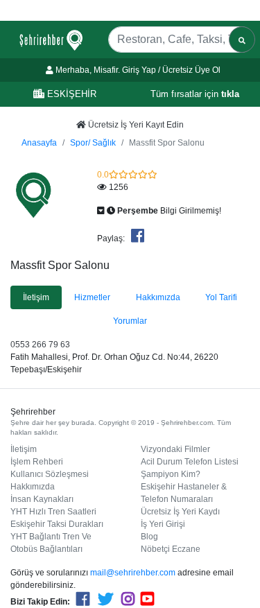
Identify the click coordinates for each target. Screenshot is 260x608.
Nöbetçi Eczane (170, 549)
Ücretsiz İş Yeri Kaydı (180, 511)
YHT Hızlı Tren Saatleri (53, 511)
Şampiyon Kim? (170, 474)
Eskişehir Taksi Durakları (56, 524)
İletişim (23, 449)
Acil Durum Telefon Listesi (190, 462)
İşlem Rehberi (36, 462)
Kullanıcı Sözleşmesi (49, 474)
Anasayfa (39, 143)
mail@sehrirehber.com (132, 572)
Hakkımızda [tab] (158, 297)
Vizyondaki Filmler (175, 449)
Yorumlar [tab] (130, 321)
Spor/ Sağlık (93, 143)
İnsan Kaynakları (41, 499)
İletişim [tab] (36, 297)
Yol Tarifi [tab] (221, 297)
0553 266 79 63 (40, 344)
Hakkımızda (32, 487)
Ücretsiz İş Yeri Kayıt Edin (135, 125)
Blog (149, 536)
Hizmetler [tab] (92, 297)
